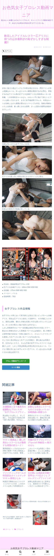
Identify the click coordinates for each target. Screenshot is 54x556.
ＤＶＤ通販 (16, 367)
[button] (48, 389)
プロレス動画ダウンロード (16, 361)
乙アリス (8, 51)
